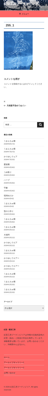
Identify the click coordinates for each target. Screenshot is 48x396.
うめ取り (8, 172)
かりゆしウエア (10, 242)
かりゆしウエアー (11, 258)
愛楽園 (7, 164)
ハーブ (7, 180)
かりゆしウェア (10, 156)
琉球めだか (8, 195)
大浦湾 (7, 235)
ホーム (7, 357)
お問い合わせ (9, 373)
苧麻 (6, 188)
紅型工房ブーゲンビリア (21, 4)
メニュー (25, 14)
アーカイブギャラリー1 (14, 362)
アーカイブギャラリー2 (14, 368)
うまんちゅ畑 (9, 141)
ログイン (29, 84)
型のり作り (8, 211)
